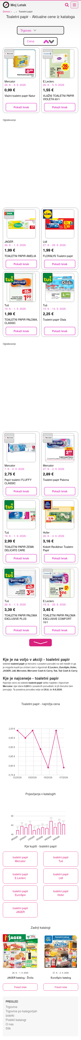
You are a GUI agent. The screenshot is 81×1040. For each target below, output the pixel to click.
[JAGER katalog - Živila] (20, 951)
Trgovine (11, 1007)
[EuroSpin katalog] (60, 951)
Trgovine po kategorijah (21, 1011)
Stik (8, 1028)
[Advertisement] (40, 161)
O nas (10, 1024)
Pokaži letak (20, 987)
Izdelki (10, 1015)
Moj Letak (18, 4)
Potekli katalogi (16, 1020)
